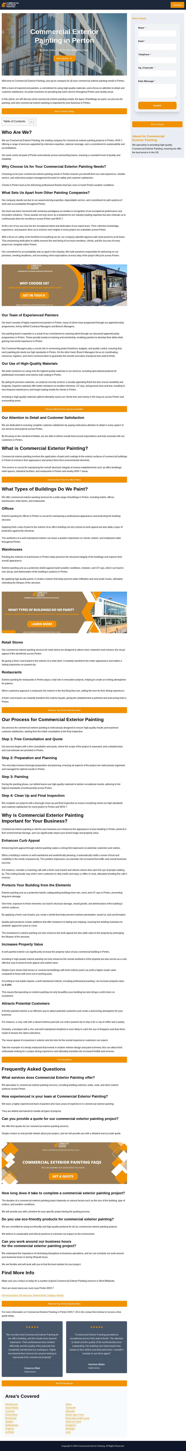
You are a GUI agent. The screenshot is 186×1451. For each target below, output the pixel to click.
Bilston (60, 1295)
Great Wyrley (12, 1407)
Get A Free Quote (64, 1383)
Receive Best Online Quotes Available (64, 409)
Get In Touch (157, 124)
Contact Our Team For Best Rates (64, 480)
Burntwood (10, 1418)
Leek (68, 1432)
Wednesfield (39, 1295)
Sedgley (51, 1295)
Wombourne (25, 1295)
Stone (69, 1404)
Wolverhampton (10, 1295)
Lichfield (9, 1432)
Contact (177, 5)
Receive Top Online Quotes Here (64, 710)
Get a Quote (62, 58)
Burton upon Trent (75, 1414)
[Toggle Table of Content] (30, 121)
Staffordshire (11, 1425)
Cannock (10, 1411)
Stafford (9, 1421)
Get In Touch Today (64, 111)
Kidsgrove (71, 1425)
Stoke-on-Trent (73, 1421)
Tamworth (71, 1407)
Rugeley (9, 1428)
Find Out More (64, 1059)
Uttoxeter (70, 1411)
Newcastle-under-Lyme (77, 1418)
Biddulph (70, 1428)
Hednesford (11, 1414)
